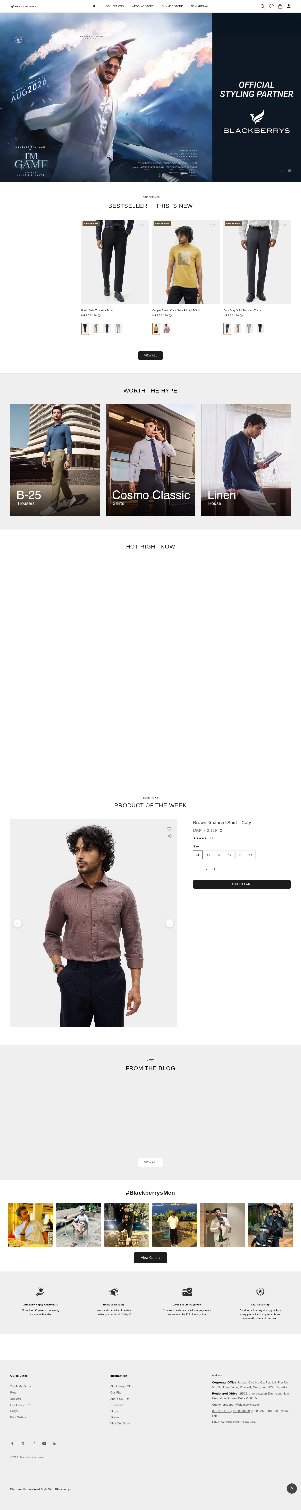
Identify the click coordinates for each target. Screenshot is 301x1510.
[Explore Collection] (55, 460)
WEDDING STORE (143, 6)
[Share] (170, 836)
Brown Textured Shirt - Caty (222, 822)
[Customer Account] (289, 6)
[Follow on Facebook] (12, 1443)
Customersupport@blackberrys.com (236, 1404)
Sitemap (115, 1417)
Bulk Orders (18, 1417)
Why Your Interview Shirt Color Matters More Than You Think (146, 1132)
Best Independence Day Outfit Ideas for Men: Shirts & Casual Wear (49, 1137)
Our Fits (115, 1392)
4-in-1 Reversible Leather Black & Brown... (35, 310)
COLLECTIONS (114, 6)
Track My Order (20, 1386)
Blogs (114, 1411)
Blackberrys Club (121, 1386)
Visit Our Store (120, 1423)
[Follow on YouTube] (44, 1443)
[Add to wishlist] (143, 225)
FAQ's (14, 1411)
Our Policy (20, 1405)
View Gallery (150, 1257)
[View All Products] (150, 97)
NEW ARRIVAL (199, 6)
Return (14, 1392)
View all (150, 1162)
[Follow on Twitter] (23, 1443)
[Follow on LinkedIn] (55, 1443)
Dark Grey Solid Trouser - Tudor (242, 310)
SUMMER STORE (172, 6)
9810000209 (241, 1411)
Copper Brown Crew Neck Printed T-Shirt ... (177, 310)
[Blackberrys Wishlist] (271, 6)
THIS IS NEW (174, 206)
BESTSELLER (127, 206)
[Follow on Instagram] (34, 1443)
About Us (119, 1399)
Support (15, 1398)
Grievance (117, 1405)
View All (150, 355)
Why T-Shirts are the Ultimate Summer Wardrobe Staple (247, 1132)
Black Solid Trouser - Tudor (97, 310)
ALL (95, 6)
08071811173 (221, 1411)
